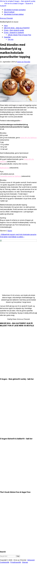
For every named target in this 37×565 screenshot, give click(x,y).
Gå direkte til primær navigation (15, 10)
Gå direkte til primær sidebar (14, 14)
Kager (10, 231)
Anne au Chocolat (6, 18)
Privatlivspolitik (15, 562)
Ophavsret (31, 560)
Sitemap (25, 562)
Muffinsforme (4, 168)
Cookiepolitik (4, 562)
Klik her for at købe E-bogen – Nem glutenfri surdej (17, 1)
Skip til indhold (9, 12)
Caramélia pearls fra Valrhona (10, 176)
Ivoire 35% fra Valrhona (28, 137)
